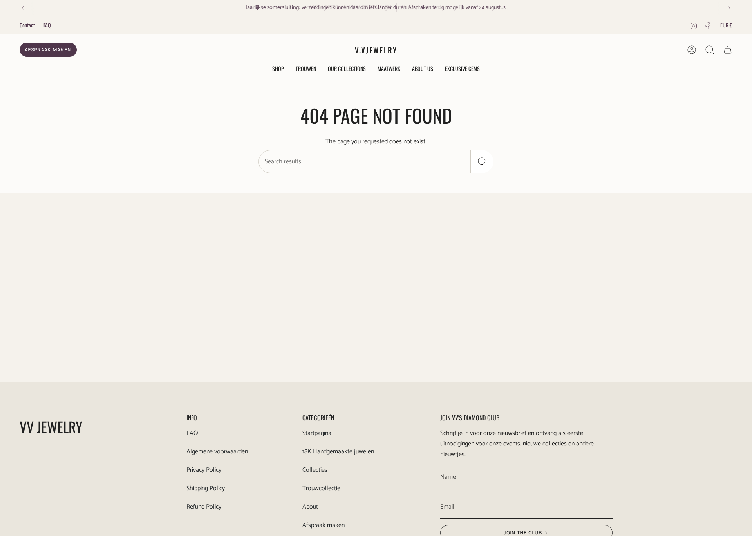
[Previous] (23, 7)
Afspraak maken (323, 525)
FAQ (47, 25)
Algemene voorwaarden (217, 451)
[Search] (482, 161)
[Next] (728, 7)
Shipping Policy (205, 488)
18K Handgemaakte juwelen (338, 451)
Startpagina (316, 433)
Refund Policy (203, 507)
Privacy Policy (203, 470)
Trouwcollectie (321, 488)
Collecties (314, 470)
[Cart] (728, 49)
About (310, 507)
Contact (27, 25)
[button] (278, 69)
